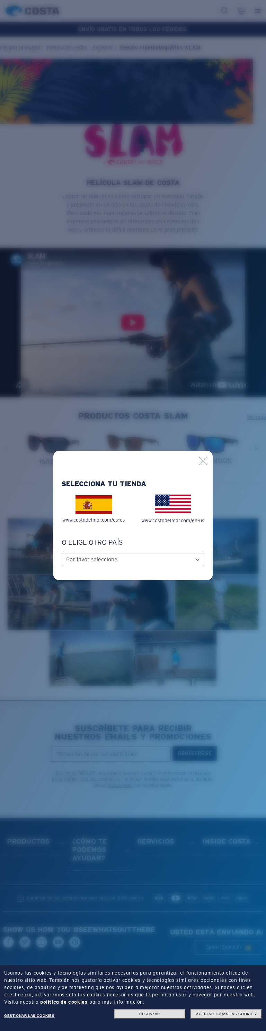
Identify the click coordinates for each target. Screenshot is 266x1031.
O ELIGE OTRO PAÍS (92, 542)
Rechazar (149, 1014)
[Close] (203, 460)
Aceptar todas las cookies (226, 1014)
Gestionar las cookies (29, 1016)
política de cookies (64, 1002)
